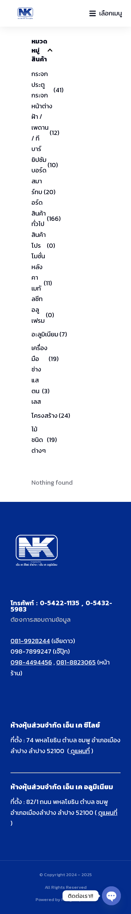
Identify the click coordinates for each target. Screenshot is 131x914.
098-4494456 (31, 662)
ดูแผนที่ (79, 751)
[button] (105, 13)
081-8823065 (76, 662)
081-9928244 (30, 641)
